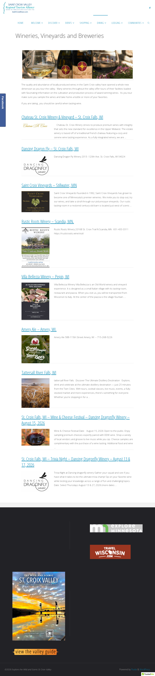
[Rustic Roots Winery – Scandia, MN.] (35, 247)
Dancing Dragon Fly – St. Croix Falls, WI (50, 148)
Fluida (134, 669)
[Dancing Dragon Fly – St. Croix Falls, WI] (35, 165)
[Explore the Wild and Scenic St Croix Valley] (19, 7)
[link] (148, 22)
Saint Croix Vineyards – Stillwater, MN (49, 185)
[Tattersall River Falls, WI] (35, 392)
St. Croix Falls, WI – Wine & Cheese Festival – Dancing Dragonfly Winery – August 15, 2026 (75, 420)
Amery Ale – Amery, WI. (38, 329)
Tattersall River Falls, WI (38, 372)
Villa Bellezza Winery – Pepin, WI (45, 276)
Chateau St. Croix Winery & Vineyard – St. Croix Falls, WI (62, 117)
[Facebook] (150, 7)
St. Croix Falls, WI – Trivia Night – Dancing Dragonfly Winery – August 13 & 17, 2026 (75, 462)
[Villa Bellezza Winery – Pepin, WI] (35, 300)
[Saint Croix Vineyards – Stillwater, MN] (35, 201)
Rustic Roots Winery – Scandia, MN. (47, 221)
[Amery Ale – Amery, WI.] (35, 349)
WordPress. (145, 669)
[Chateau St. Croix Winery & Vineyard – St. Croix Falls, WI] (35, 125)
